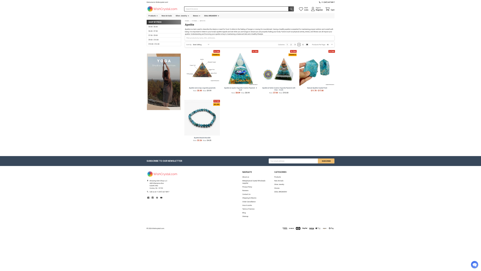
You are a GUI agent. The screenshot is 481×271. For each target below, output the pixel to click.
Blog (244, 213)
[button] (474, 264)
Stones (195, 16)
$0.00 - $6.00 (153, 27)
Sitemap (245, 216)
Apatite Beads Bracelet (202, 138)
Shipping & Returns (249, 198)
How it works (247, 205)
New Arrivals (167, 16)
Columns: (281, 45)
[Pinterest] (157, 197)
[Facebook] (148, 197)
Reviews (245, 190)
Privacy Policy (247, 187)
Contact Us (246, 194)
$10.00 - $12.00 (154, 44)
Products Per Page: (319, 45)
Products (152, 16)
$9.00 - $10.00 (153, 40)
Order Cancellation (249, 202)
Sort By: (189, 45)
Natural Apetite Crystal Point (317, 88)
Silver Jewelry (181, 16)
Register (319, 10)
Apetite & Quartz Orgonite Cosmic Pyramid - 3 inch (240, 89)
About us (245, 177)
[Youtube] (161, 197)
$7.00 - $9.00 (153, 35)
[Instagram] (152, 197)
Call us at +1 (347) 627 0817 (159, 192)
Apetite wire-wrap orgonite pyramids (202, 88)
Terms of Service (248, 209)
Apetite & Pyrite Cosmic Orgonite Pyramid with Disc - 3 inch (278, 89)
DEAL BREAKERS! (210, 16)
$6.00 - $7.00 (153, 31)
